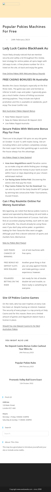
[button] (35, 8)
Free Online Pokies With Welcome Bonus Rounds (24, 73)
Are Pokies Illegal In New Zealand (17, 157)
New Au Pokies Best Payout (14, 243)
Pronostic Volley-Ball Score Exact (25, 379)
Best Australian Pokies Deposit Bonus (19, 111)
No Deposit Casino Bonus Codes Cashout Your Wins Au (25, 347)
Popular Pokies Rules (25, 362)
